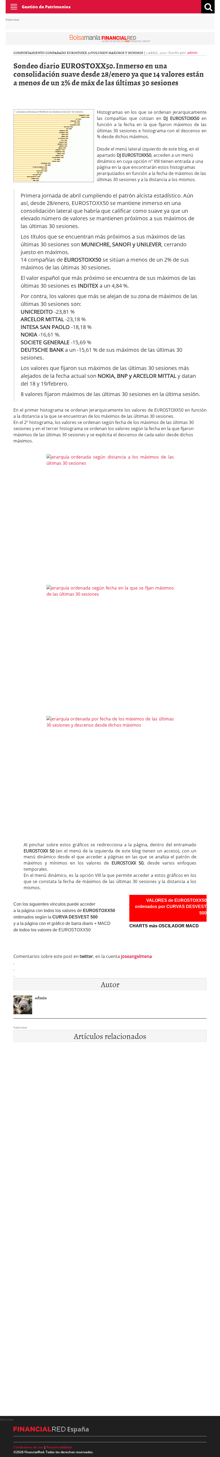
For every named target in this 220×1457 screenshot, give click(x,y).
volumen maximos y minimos (117, 52)
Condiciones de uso (28, 1447)
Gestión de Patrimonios (46, 6)
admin (192, 52)
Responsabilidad (59, 1447)
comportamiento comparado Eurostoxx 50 (52, 52)
